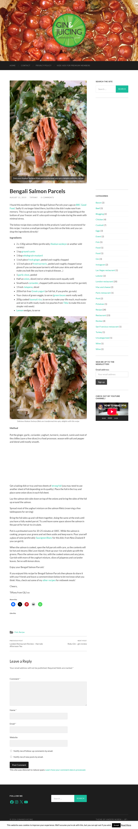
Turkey (99, 332)
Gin (97, 259)
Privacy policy (43, 65)
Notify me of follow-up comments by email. (33, 751)
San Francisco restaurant (107, 326)
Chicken (99, 219)
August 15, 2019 (18, 197)
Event (98, 236)
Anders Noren (113, 819)
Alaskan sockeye (58, 243)
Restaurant (101, 315)
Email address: (102, 369)
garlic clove (23, 274)
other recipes (49, 580)
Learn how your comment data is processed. (65, 769)
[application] (112, 412)
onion (26, 278)
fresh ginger (34, 259)
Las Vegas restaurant (105, 270)
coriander (33, 283)
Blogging (100, 214)
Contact (25, 65)
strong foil (56, 485)
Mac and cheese (103, 287)
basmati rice (36, 299)
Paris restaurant (103, 292)
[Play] (99, 418)
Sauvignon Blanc (44, 537)
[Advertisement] (48, 465)
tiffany (34, 197)
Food (98, 247)
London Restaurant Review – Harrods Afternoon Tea (26, 643)
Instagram (100, 264)
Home (13, 65)
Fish (16, 632)
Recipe (22, 632)
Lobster (99, 275)
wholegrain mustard (33, 255)
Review (99, 321)
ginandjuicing (25, 819)
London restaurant (104, 281)
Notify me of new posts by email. (28, 757)
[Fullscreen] (125, 418)
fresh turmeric (40, 263)
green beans (60, 295)
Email (13, 723)
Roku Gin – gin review (77, 642)
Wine (98, 343)
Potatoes (100, 304)
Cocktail (99, 225)
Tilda (65, 302)
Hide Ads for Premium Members (73, 65)
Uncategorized (102, 337)
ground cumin (28, 251)
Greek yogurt (38, 291)
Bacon (98, 202)
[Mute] (120, 418)
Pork (98, 298)
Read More (126, 825)
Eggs (98, 230)
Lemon (19, 310)
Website (14, 737)
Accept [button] (116, 825)
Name (13, 710)
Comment (15, 678)
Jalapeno (28, 287)
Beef (98, 208)
